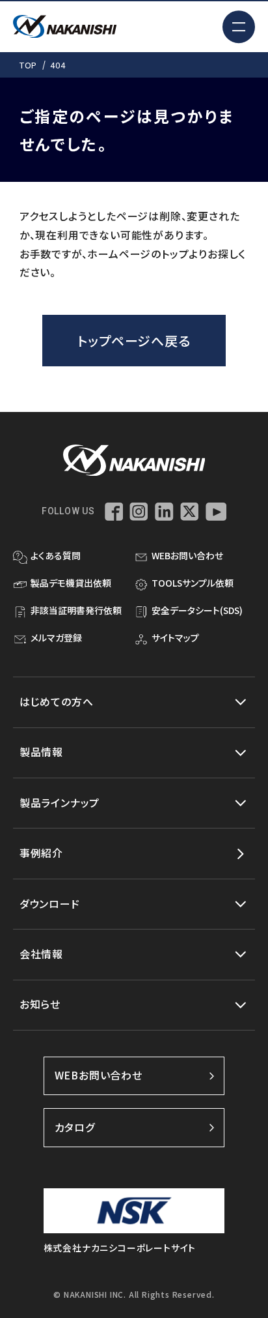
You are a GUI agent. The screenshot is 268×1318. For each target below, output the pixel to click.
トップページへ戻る (133, 340)
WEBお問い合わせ (98, 1075)
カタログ (75, 1127)
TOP (28, 65)
